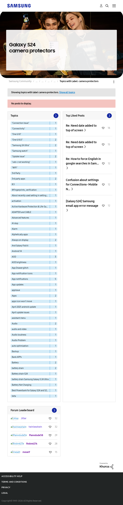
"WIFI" (14, 167)
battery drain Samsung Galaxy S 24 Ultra (30, 379)
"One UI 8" (16, 134)
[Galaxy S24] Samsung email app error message (82, 203)
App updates (17, 284)
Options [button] (108, 81)
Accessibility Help (12, 476)
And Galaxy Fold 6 (20, 245)
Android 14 (17, 251)
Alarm (14, 229)
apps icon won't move (22, 301)
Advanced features (20, 218)
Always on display (20, 240)
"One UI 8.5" (17, 140)
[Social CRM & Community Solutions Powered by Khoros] (106, 465)
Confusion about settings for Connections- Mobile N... (82, 184)
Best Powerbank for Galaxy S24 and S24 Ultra (31, 390)
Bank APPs (17, 357)
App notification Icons (22, 273)
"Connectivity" (18, 128)
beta (14, 396)
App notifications (20, 279)
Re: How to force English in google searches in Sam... (83, 161)
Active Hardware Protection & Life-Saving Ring (31, 206)
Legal (5, 493)
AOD (14, 257)
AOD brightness (19, 262)
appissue (16, 290)
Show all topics (67, 92)
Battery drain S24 (20, 374)
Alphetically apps (20, 234)
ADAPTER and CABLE (21, 212)
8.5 (13, 184)
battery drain (18, 368)
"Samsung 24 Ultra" (21, 145)
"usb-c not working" (21, 162)
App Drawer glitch (20, 268)
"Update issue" (18, 156)
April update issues (20, 312)
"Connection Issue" (20, 123)
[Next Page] (55, 116)
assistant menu (19, 318)
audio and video (19, 329)
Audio (14, 323)
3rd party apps (18, 179)
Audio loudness (19, 335)
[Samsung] (19, 5)
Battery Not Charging (21, 385)
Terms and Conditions (14, 482)
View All (89, 116)
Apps (14, 296)
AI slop (15, 223)
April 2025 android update (24, 307)
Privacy (6, 487)
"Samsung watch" (20, 151)
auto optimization (20, 346)
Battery (15, 362)
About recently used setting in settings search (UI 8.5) (31, 195)
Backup (15, 351)
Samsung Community (20, 81)
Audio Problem (19, 340)
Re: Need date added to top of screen (81, 128)
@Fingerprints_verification (24, 190)
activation (16, 201)
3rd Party (16, 173)
